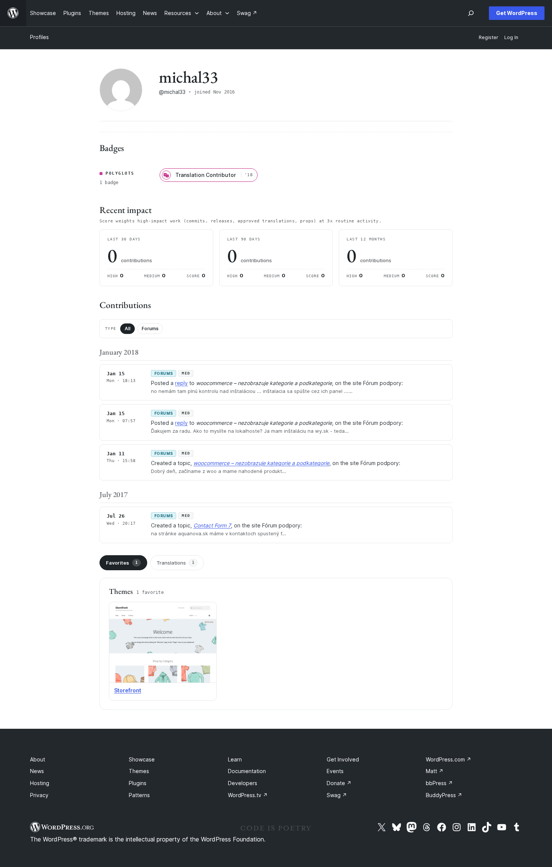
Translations (176, 563)
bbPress (439, 783)
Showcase (142, 759)
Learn (235, 759)
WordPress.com (448, 759)
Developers (242, 783)
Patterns (139, 795)
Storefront (127, 690)
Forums (150, 328)
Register (488, 37)
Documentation (247, 771)
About (37, 759)
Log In (511, 37)
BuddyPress (444, 795)
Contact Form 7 (212, 525)
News (37, 771)
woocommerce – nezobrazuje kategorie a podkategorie (261, 463)
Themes (139, 771)
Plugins (137, 783)
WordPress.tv (248, 795)
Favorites (122, 563)
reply (181, 383)
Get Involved (343, 759)
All (127, 328)
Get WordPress (516, 13)
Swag (337, 795)
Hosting (39, 783)
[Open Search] (470, 13)
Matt (434, 771)
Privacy (39, 795)
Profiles (39, 37)
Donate (339, 783)
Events (335, 771)
